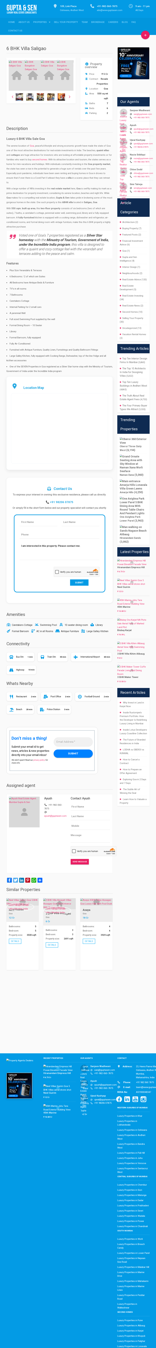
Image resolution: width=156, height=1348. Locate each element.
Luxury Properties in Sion (129, 1190)
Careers (113, 22)
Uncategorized (129, 328)
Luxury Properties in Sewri (130, 1210)
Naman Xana (127, 474)
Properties (40, 22)
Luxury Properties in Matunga (131, 1195)
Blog (125, 22)
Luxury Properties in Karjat (130, 1330)
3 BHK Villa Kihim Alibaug (131, 653)
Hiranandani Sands (130, 538)
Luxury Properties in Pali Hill (131, 1153)
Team (85, 22)
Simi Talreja (136, 184)
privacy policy (39, 760)
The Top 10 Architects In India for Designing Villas (133, 372)
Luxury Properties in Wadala (131, 1216)
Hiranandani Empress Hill (131, 567)
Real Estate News (131, 305)
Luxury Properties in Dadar (130, 1200)
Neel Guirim (123, 587)
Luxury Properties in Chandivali (132, 1226)
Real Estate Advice (131, 279)
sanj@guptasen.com (143, 114)
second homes (39, 159)
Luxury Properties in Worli (130, 1239)
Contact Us (15, 30)
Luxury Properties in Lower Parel (133, 1253)
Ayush (133, 125)
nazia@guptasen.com (143, 158)
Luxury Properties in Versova (131, 1163)
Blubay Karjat (124, 630)
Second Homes (130, 312)
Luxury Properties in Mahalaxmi (132, 1281)
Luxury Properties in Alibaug (131, 1325)
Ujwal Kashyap (137, 140)
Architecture (128, 222)
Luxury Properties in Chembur (132, 1184)
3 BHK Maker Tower (127, 677)
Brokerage (98, 22)
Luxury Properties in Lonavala (132, 1346)
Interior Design (129, 267)
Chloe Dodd (136, 169)
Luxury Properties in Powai (130, 1221)
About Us (24, 22)
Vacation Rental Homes (134, 334)
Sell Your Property (66, 22)
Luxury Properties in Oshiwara (132, 1130)
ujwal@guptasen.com (143, 143)
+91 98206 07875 (61, 502)
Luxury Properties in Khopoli (131, 1336)
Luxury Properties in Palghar (131, 1341)
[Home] (22, 11)
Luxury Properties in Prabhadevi (133, 1205)
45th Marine (123, 607)
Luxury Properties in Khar (129, 1116)
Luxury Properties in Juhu (130, 1158)
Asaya (86, 909)
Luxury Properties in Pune (130, 1320)
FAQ (133, 22)
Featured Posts (130, 234)
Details (15, 941)
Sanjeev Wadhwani (140, 110)
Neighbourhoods (130, 273)
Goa (32, 145)
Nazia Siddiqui (137, 154)
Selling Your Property (132, 318)
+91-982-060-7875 (141, 117)
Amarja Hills (126, 492)
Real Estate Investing (132, 295)
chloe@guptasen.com (143, 173)
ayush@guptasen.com (55, 816)
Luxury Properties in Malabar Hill (133, 1267)
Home (11, 22)
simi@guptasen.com (143, 188)
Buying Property (130, 228)
